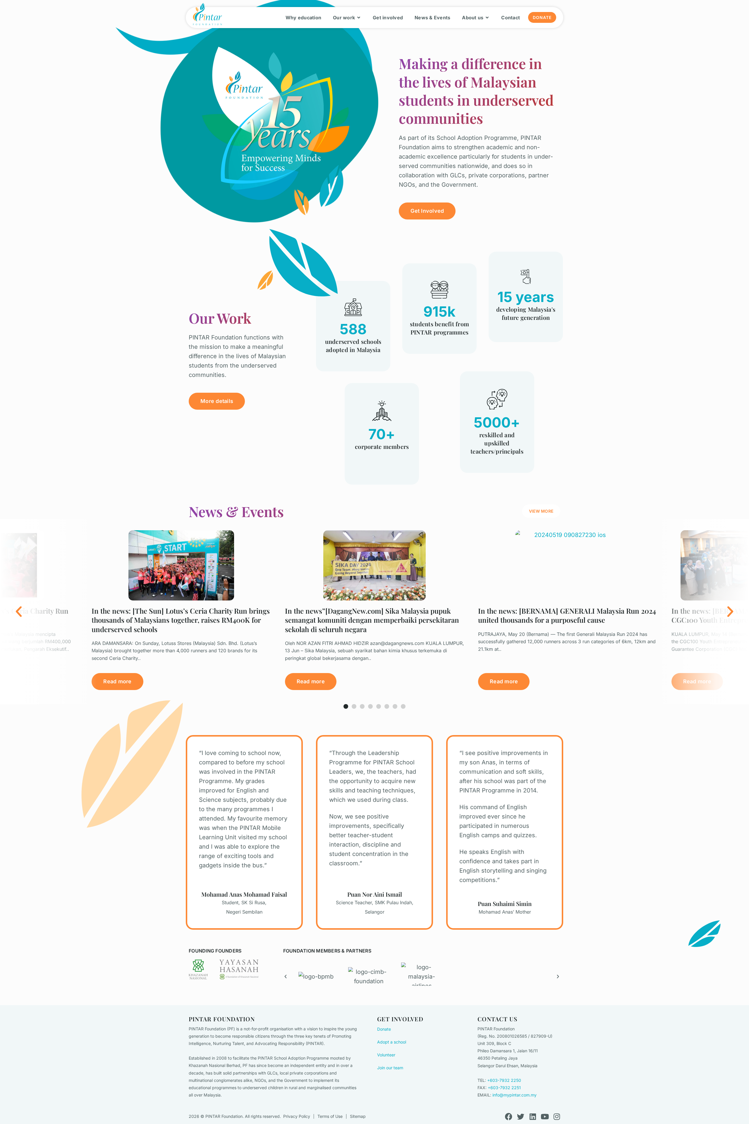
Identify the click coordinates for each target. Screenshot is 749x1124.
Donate (384, 1029)
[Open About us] (487, 17)
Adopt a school (391, 1041)
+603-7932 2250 (504, 1080)
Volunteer (386, 1054)
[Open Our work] (358, 17)
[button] (48, 611)
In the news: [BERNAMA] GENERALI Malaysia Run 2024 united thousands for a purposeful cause (567, 615)
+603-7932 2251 (504, 1087)
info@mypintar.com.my (514, 1094)
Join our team (390, 1067)
